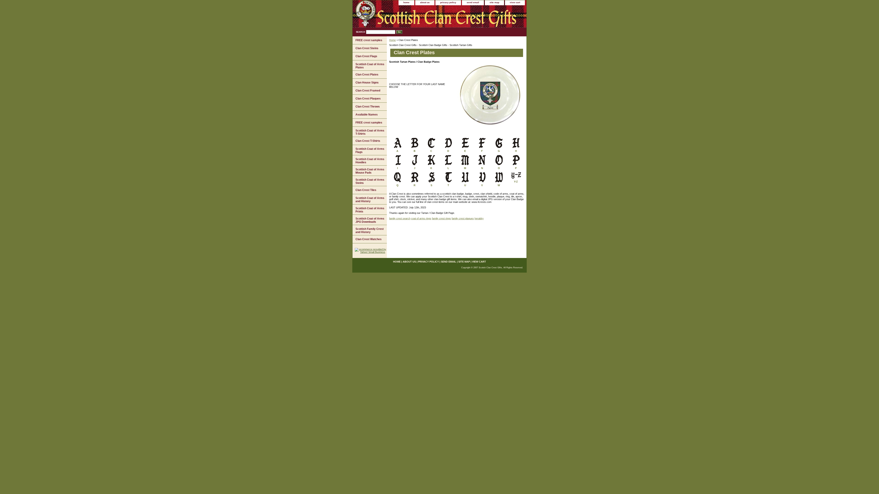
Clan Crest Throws (367, 106)
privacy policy (448, 2)
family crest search (399, 218)
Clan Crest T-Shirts (367, 140)
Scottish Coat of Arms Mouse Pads (369, 171)
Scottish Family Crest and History (369, 230)
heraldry (479, 218)
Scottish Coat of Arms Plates (369, 66)
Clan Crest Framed (367, 90)
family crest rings (441, 218)
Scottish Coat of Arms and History (369, 199)
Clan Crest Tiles (365, 190)
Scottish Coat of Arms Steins (369, 181)
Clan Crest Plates (366, 74)
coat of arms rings (421, 218)
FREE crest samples (368, 40)
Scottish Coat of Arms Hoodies (369, 161)
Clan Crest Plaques (368, 98)
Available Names (366, 114)
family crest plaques (463, 218)
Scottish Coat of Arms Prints (369, 210)
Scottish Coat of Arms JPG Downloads (369, 220)
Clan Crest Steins (366, 48)
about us (425, 2)
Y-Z (516, 181)
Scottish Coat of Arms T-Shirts (369, 132)
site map (494, 2)
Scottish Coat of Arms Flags (369, 150)
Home (392, 40)
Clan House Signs (367, 82)
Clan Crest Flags (366, 56)
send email (473, 2)
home (406, 2)
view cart (515, 2)
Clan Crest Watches (368, 239)
